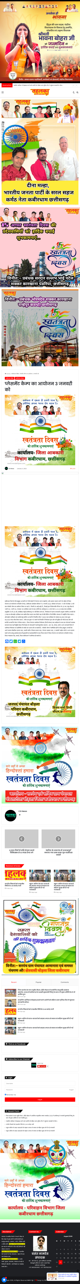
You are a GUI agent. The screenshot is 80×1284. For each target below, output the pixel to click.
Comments (65, 982)
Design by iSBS (42, 1280)
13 (68, 1254)
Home (8, 373)
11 (60, 1254)
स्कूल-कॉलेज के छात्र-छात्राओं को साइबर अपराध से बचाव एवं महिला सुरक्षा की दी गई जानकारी (39, 887)
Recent (13, 982)
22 (75, 1258)
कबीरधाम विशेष (15, 373)
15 (75, 1254)
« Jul (56, 1272)
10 (57, 1254)
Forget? (71, 1090)
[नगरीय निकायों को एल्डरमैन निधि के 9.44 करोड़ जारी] (15, 876)
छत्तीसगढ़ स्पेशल (20, 378)
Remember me (11, 1095)
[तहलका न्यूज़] (40, 92)
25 (60, 1262)
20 (68, 1258)
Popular (38, 982)
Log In (40, 1099)
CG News (11, 468)
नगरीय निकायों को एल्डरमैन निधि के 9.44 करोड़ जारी (27, 85)
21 (71, 1258)
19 (64, 1258)
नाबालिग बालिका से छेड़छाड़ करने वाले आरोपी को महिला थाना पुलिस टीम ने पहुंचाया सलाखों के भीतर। (32, 1121)
